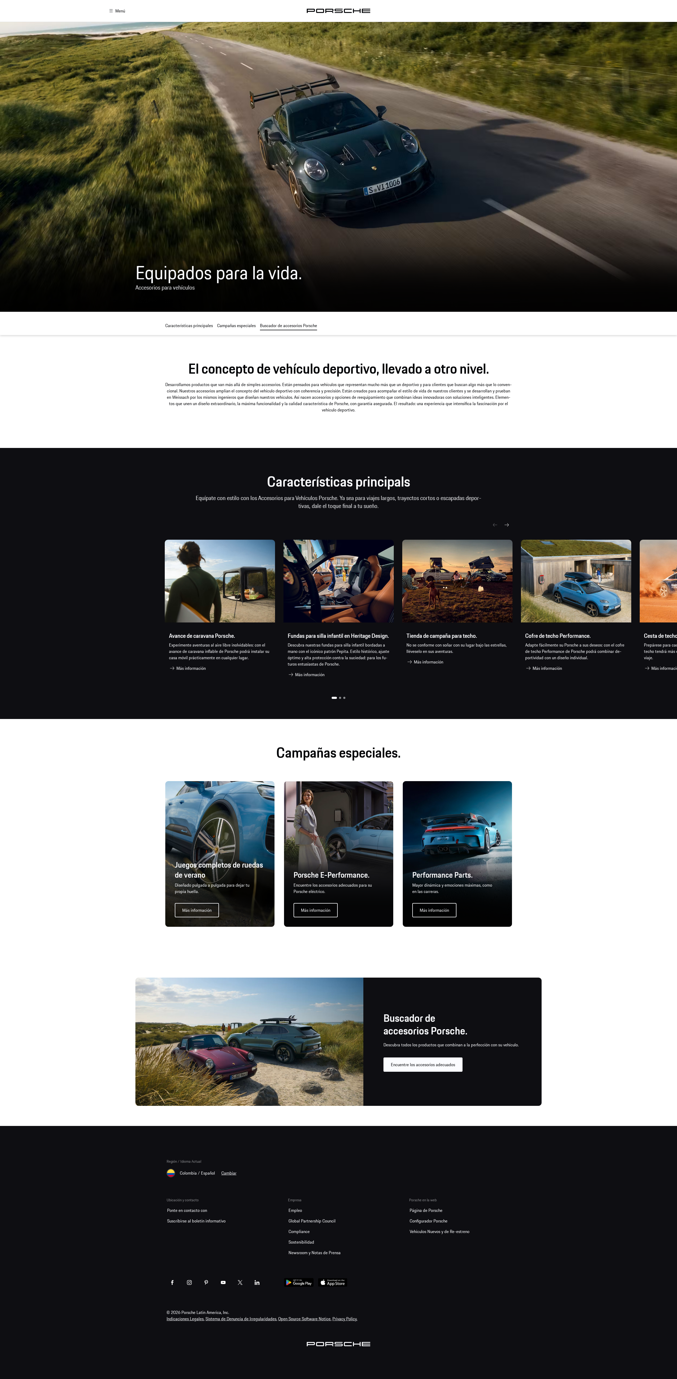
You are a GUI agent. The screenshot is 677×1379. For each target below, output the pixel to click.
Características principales (189, 325)
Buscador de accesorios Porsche (288, 325)
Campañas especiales (236, 325)
